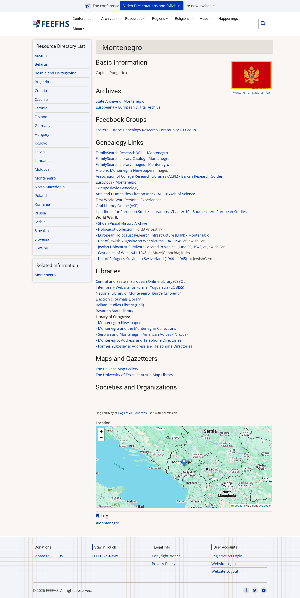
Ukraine (41, 248)
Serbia (40, 221)
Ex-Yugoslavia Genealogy (117, 187)
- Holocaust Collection (114, 229)
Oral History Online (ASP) (117, 205)
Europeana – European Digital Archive (128, 107)
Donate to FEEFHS (48, 555)
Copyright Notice (166, 555)
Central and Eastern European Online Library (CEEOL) (141, 281)
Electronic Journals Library (118, 299)
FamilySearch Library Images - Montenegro (132, 164)
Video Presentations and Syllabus (152, 5)
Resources (134, 18)
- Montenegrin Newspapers (119, 322)
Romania (42, 204)
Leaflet (238, 505)
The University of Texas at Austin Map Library (134, 374)
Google (266, 505)
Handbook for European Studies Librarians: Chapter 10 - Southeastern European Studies (171, 211)
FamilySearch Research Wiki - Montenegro (132, 152)
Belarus (41, 64)
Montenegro (108, 523)
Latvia (40, 151)
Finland (41, 116)
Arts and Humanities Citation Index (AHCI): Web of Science (145, 193)
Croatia (41, 90)
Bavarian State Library (114, 310)
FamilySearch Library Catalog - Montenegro (133, 158)
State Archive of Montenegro (120, 101)
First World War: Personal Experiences (128, 199)
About (77, 29)
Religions (182, 18)
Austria (41, 55)
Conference (82, 18)
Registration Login (226, 555)
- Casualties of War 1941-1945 (121, 252)
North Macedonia (50, 186)
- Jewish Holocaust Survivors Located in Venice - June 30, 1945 (148, 246)
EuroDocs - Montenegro (116, 182)
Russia (40, 213)
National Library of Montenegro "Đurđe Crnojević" (138, 293)
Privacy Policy (163, 563)
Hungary (42, 134)
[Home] (51, 23)
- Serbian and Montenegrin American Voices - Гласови (142, 334)
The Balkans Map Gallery (117, 368)
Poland (41, 195)
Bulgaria (42, 81)
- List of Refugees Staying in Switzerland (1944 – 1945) (141, 258)
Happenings (228, 18)
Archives (108, 18)
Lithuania (43, 160)
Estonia (41, 107)
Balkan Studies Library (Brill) (120, 304)
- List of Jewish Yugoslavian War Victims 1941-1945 (139, 240)
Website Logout (224, 571)
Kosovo (41, 143)
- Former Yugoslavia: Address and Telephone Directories (144, 346)
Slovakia (42, 230)
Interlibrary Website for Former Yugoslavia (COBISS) (140, 287)
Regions (159, 18)
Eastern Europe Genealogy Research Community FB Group (146, 129)
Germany (42, 125)
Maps (204, 18)
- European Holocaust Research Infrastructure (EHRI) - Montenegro (152, 235)
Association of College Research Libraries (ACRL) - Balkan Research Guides (159, 176)
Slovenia (42, 239)
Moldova (42, 169)
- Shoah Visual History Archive (121, 223)
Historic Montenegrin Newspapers (125, 170)
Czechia (41, 99)
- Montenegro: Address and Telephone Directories (138, 340)
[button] (184, 462)
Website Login (223, 563)
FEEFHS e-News (105, 555)
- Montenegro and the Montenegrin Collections (136, 328)
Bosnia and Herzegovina (55, 73)
